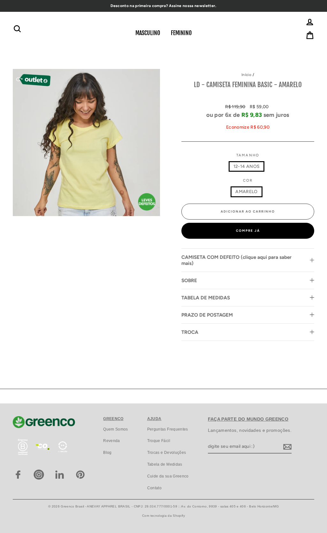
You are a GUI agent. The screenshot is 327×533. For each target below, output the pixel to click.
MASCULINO (147, 32)
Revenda (111, 441)
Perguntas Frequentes (167, 429)
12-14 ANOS (246, 166)
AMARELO (246, 191)
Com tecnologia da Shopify (163, 515)
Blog (107, 452)
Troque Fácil (158, 441)
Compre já (248, 231)
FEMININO (181, 32)
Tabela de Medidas (164, 464)
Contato (154, 488)
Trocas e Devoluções (166, 452)
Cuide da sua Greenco (168, 476)
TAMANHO (248, 155)
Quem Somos (115, 429)
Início (246, 74)
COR (248, 180)
